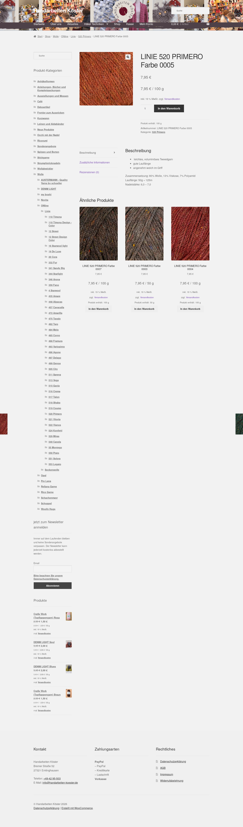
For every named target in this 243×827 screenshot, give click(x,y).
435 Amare (54, 296)
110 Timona (55, 216)
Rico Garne (47, 492)
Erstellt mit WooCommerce (77, 808)
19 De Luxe (55, 251)
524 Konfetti (55, 430)
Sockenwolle (52, 469)
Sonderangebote (46, 146)
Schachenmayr (49, 497)
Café (39, 101)
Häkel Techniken (94, 24)
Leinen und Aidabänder (50, 123)
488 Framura (55, 341)
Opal (43, 475)
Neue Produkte (45, 129)
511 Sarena (55, 374)
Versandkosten (172, 98)
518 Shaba (54, 402)
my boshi (46, 194)
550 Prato (54, 452)
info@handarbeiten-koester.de (60, 782)
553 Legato (55, 464)
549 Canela (55, 441)
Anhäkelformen (46, 81)
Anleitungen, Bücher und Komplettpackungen (51, 88)
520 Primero (84, 36)
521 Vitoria (55, 419)
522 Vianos (55, 424)
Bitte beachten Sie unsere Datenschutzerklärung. (48, 577)
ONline (64, 36)
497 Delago (55, 357)
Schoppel (46, 503)
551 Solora (55, 458)
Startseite (39, 24)
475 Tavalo (55, 318)
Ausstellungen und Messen (52, 96)
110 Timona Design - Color (60, 224)
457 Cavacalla (56, 307)
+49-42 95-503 (52, 778)
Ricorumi (42, 140)
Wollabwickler (45, 168)
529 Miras (54, 436)
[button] (128, 57)
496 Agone (55, 352)
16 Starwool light (58, 245)
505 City (53, 369)
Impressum (166, 774)
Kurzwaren (43, 118)
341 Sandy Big (57, 268)
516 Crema (54, 391)
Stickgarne (43, 157)
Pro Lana (46, 481)
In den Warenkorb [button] (99, 308)
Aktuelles (72, 24)
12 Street (54, 231)
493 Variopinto (57, 346)
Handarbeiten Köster (58, 10)
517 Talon (54, 397)
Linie (73, 36)
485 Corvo (54, 335)
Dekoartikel (43, 107)
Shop (117, 24)
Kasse (130, 24)
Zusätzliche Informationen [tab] (95, 162)
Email (36, 563)
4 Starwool (55, 290)
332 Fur (53, 262)
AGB (163, 768)
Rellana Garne (49, 486)
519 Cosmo (55, 408)
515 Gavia (54, 385)
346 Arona (54, 279)
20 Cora (53, 256)
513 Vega (54, 380)
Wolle (56, 36)
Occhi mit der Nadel (48, 135)
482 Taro (53, 324)
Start (40, 36)
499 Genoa (55, 363)
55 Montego (55, 447)
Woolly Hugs (48, 509)
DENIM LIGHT (48, 188)
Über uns (56, 24)
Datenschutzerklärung (173, 761)
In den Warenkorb (169, 108)
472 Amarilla (55, 313)
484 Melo (54, 329)
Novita (44, 199)
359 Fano (54, 285)
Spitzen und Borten (48, 151)
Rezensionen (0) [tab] (89, 172)
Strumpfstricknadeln (48, 163)
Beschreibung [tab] (88, 152)
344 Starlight (56, 273)
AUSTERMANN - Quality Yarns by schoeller (54, 181)
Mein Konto (146, 24)
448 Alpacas (55, 301)
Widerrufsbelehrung (171, 780)
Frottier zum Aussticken (50, 112)
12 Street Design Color (58, 238)
